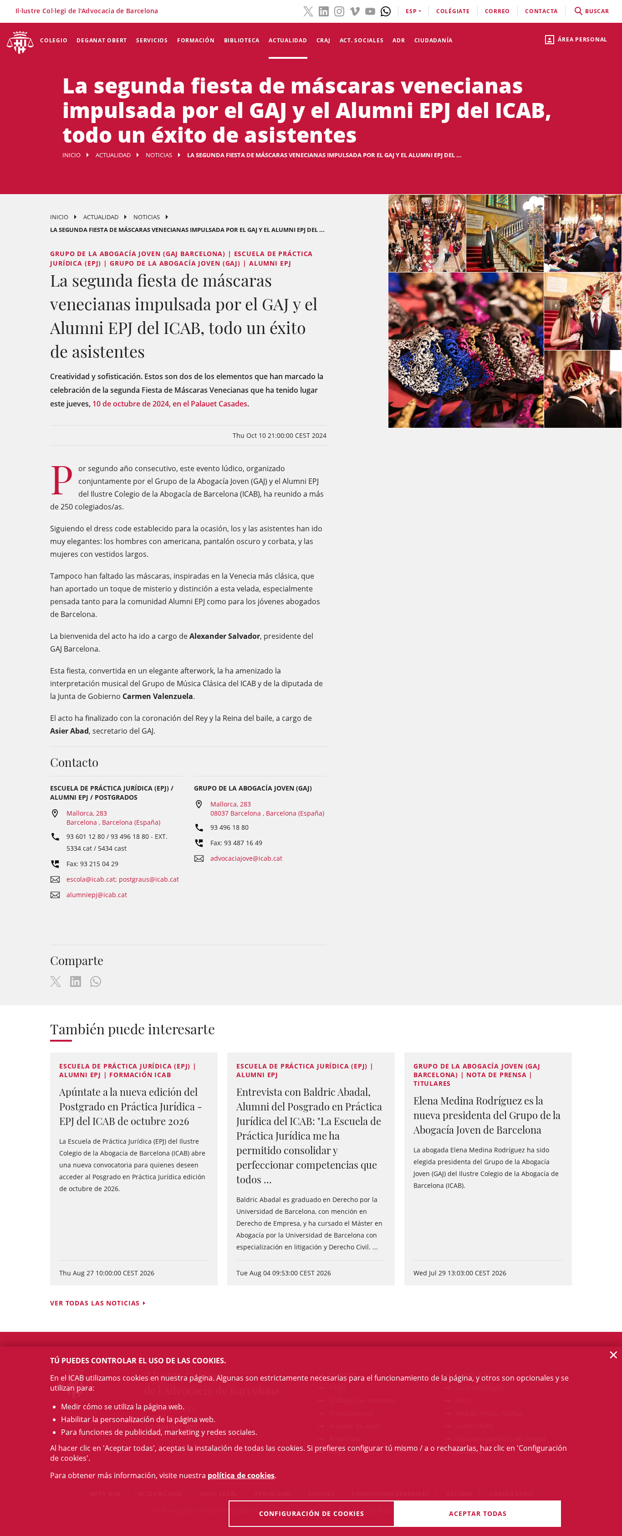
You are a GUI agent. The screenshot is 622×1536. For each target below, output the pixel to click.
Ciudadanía (433, 40)
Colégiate (453, 11)
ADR (399, 40)
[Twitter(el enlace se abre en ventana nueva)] (308, 10)
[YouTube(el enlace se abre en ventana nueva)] (370, 10)
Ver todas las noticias (95, 1303)
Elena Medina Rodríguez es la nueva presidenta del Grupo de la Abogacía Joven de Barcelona (487, 1115)
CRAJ (323, 40)
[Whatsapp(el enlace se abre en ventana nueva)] (386, 10)
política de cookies (241, 1475)
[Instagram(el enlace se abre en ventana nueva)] (339, 10)
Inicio (71, 155)
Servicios (152, 40)
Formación (196, 40)
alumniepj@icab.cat (96, 894)
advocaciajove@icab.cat (246, 858)
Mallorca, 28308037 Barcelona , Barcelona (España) (267, 808)
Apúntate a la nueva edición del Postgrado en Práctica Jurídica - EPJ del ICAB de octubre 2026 (130, 1106)
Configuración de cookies (311, 1513)
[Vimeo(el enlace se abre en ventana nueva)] (355, 10)
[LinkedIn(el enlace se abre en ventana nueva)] (324, 10)
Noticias (159, 155)
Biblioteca (242, 40)
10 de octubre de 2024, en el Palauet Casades (169, 404)
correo (497, 11)
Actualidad (288, 40)
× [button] (613, 1354)
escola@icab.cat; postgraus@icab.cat (122, 879)
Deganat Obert (101, 40)
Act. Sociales (362, 40)
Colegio (53, 40)
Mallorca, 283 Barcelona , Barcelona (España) (113, 818)
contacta (541, 11)
